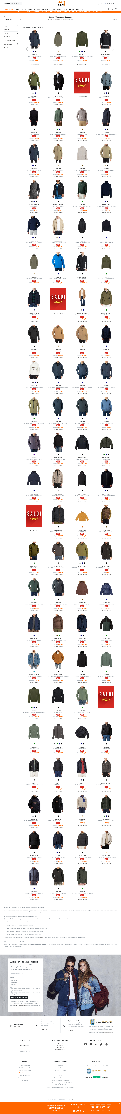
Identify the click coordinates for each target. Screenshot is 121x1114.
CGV (60, 1075)
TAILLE (6, 33)
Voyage (17, 9)
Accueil (50, 19)
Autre (14, 985)
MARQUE (6, 29)
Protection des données (60, 1078)
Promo (65, 9)
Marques (71, 9)
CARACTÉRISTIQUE (9, 40)
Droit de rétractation (60, 1070)
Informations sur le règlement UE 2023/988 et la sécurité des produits (60, 1083)
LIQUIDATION (9, 9)
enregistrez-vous (19, 997)
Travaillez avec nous (25, 1073)
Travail (53, 9)
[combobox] (13, 19)
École (59, 9)
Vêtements (37, 9)
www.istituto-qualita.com (108, 1032)
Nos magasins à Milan (25, 1070)
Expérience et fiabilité (24, 1068)
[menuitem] (11, 26)
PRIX (5, 26)
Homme (30, 9)
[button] (27, 49)
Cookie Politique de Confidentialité (60, 1080)
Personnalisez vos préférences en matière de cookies (60, 1087)
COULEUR (7, 37)
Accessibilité (25, 1080)
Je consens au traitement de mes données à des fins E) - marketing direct (26, 989)
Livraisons (60, 1068)
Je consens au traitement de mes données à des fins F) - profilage (26, 993)
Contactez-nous (24, 1046)
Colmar (41, 937)
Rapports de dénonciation (25, 1078)
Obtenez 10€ (79, 9)
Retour (60, 1073)
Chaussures (45, 9)
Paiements (60, 1065)
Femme (23, 9)
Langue (99, 4)
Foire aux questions (25, 1075)
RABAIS (6, 48)
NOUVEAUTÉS (8, 44)
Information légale (69, 1099)
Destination (112, 4)
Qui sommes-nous (25, 1065)
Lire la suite (17, 1026)
